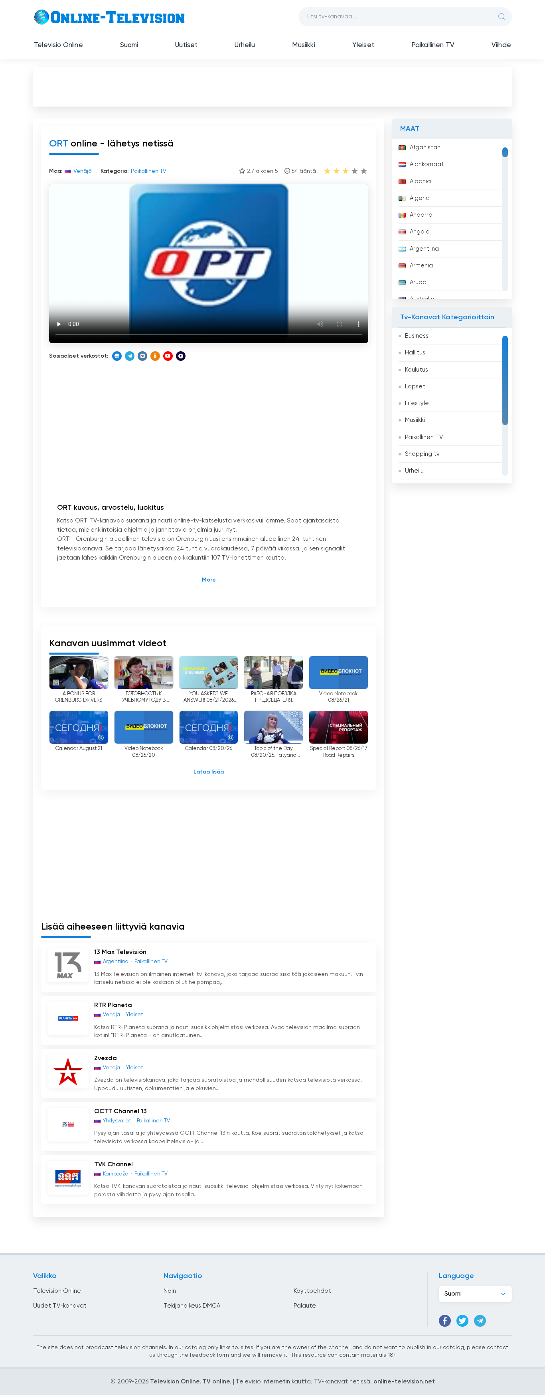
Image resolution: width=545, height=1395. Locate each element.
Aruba (418, 282)
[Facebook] (445, 1321)
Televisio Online (58, 45)
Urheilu (245, 45)
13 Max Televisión (120, 952)
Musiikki (303, 45)
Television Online (57, 1291)
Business (416, 336)
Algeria (420, 198)
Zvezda (105, 1058)
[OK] (155, 356)
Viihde (501, 45)
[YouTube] (168, 356)
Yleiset (363, 45)
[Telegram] (129, 356)
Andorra (421, 215)
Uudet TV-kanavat (60, 1306)
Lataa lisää (209, 772)
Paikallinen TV (432, 45)
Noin (170, 1291)
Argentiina (424, 249)
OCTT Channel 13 (120, 1111)
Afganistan (425, 147)
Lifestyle (417, 403)
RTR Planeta (113, 1005)
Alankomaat (427, 164)
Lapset (415, 387)
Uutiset (186, 45)
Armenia (421, 266)
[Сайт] (117, 356)
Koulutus (416, 370)
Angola (420, 232)
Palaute (305, 1306)
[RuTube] (181, 356)
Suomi (129, 45)
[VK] (142, 356)
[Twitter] (462, 1321)
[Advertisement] (272, 86)
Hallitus (415, 353)
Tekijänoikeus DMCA (192, 1306)
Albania (420, 181)
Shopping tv (422, 454)
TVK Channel (113, 1165)
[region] (452, 219)
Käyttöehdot (312, 1291)
